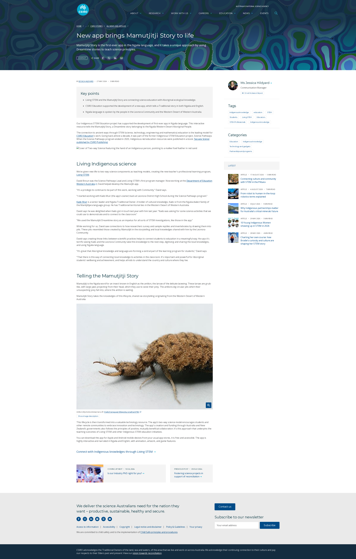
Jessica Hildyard (86, 81)
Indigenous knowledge (239, 112)
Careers (204, 13)
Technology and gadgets (240, 146)
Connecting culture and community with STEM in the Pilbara (258, 180)
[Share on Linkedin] (115, 58)
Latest (232, 165)
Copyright (125, 526)
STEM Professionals (237, 122)
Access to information (87, 526)
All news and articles (116, 26)
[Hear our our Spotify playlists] (97, 519)
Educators (261, 117)
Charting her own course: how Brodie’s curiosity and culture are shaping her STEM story (257, 240)
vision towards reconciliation (147, 553)
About (134, 13)
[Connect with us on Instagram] (85, 519)
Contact (82, 58)
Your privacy (196, 526)
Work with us (179, 13)
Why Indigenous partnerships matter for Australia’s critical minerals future (259, 210)
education (258, 112)
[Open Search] (276, 13)
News (246, 13)
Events (264, 13)
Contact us (225, 506)
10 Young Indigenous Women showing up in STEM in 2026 (256, 224)
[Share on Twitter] (109, 58)
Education (225, 13)
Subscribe (269, 525)
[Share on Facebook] (103, 58)
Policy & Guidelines (175, 526)
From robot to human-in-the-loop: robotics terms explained (258, 195)
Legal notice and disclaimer (148, 526)
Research (154, 13)
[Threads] (103, 519)
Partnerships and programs (241, 151)
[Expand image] (144, 356)
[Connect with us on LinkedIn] (91, 519)
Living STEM (82, 174)
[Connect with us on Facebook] (78, 519)
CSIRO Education (84, 135)
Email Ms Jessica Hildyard (254, 93)
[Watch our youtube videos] (110, 519)
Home (78, 26)
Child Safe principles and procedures (158, 532)
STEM (269, 112)
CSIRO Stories (96, 26)
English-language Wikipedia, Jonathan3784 (121, 412)
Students (233, 117)
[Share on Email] (121, 58)
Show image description (88, 416)
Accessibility (109, 526)
